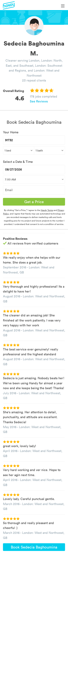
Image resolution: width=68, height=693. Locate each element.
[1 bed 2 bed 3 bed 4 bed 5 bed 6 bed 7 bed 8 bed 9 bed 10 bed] (18, 150)
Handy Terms (47, 210)
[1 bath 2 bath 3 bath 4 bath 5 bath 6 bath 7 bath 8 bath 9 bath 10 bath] (49, 150)
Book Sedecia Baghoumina (34, 547)
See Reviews (39, 101)
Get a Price (34, 201)
